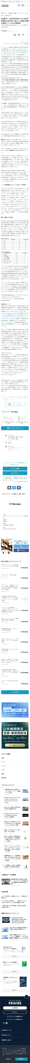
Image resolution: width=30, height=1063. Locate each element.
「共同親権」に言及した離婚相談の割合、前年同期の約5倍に (12, 866)
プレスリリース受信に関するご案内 (20, 481)
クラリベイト (21, 13)
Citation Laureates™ (16, 208)
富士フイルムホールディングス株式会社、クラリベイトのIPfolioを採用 (10, 640)
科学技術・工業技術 (15, 437)
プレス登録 (15, 468)
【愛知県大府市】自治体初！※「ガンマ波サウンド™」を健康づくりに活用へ (12, 791)
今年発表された (11, 188)
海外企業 (4, 777)
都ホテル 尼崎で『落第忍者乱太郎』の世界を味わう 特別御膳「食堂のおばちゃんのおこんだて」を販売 (13, 839)
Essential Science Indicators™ (8, 318)
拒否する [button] (8, 1059)
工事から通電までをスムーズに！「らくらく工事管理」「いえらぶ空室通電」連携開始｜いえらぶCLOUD (18, 936)
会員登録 (15, 1008)
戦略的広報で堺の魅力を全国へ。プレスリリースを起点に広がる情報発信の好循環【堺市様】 (19, 882)
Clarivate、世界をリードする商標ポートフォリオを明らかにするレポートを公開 (10, 661)
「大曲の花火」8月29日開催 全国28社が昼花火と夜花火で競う (14, 906)
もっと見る (15, 692)
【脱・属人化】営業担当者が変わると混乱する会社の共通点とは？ (18, 928)
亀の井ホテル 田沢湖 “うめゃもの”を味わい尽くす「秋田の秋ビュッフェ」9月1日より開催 (13, 823)
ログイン (15, 473)
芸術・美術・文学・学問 (13, 436)
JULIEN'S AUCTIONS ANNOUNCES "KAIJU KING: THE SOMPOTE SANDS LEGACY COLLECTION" (19, 920)
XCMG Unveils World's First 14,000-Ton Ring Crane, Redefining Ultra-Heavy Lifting (12, 800)
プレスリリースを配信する (14, 1016)
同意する (21, 1059)
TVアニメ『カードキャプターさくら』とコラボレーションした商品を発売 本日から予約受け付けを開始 (13, 848)
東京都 (9, 443)
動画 (3, 773)
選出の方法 (13, 311)
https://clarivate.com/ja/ (9, 528)
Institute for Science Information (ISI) (10, 313)
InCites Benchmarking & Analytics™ (18, 316)
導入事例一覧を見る (15, 885)
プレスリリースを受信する (14, 1019)
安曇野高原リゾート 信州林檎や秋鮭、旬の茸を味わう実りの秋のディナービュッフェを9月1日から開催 (13, 858)
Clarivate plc (24, 49)
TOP (4, 13)
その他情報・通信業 (12, 13)
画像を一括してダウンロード (15, 428)
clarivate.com (4, 374)
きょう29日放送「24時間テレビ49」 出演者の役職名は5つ (14, 897)
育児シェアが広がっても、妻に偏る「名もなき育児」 (12, 830)
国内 (19, 5)
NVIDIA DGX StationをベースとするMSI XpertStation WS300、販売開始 (12, 815)
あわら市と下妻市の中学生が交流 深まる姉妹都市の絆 (12, 808)
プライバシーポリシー (14, 1048)
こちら (8, 297)
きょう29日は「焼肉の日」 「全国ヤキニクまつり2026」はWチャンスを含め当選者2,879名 (14, 901)
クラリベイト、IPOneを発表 (9, 575)
